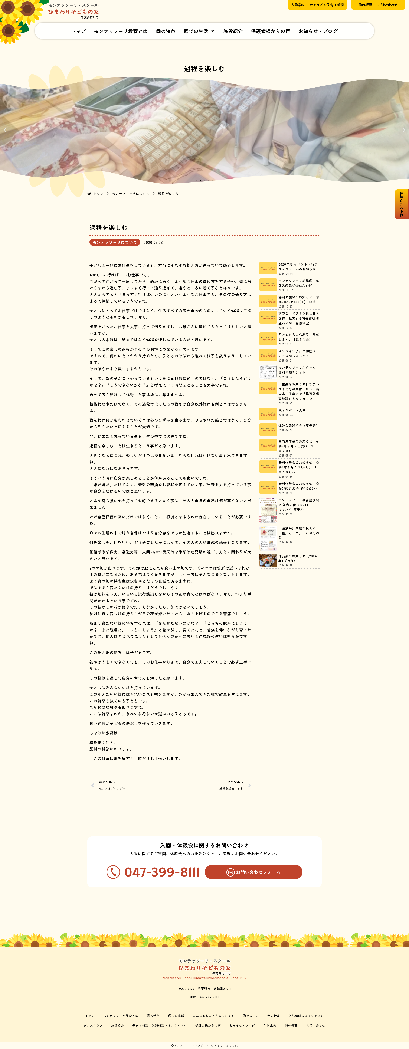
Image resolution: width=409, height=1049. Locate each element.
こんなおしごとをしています (213, 1015)
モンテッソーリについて (115, 242)
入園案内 (270, 1025)
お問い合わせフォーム (258, 872)
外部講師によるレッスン (306, 1015)
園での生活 (196, 30)
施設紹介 (233, 30)
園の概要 (291, 1025)
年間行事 (273, 1015)
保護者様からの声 (270, 30)
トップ (78, 30)
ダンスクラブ (93, 1025)
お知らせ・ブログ (318, 30)
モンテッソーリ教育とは (121, 30)
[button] (4, 130)
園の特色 (166, 30)
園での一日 (251, 1015)
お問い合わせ (315, 1025)
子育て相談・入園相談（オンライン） (159, 1025)
